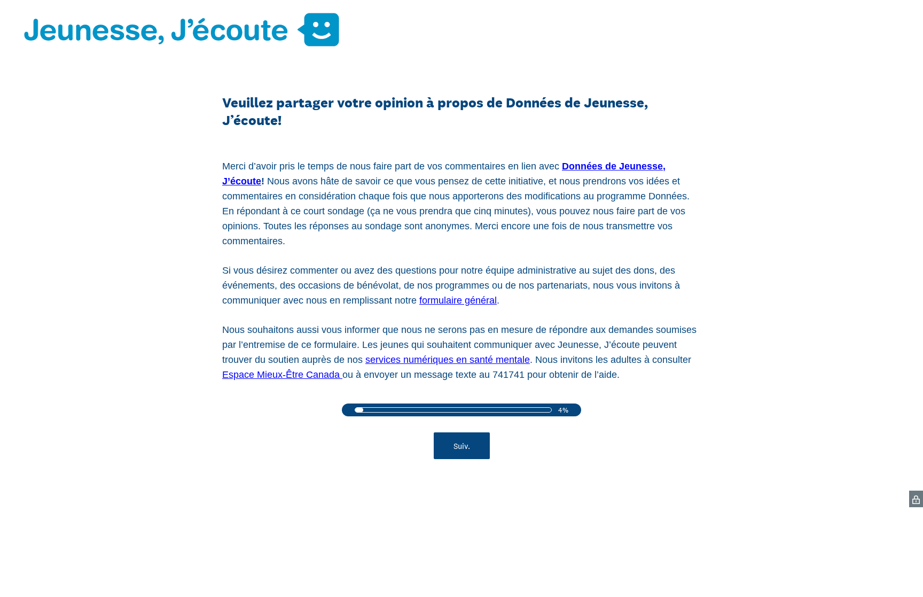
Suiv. (461, 446)
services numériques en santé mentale (447, 359)
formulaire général (458, 300)
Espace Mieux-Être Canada (282, 374)
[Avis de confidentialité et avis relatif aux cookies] (916, 499)
